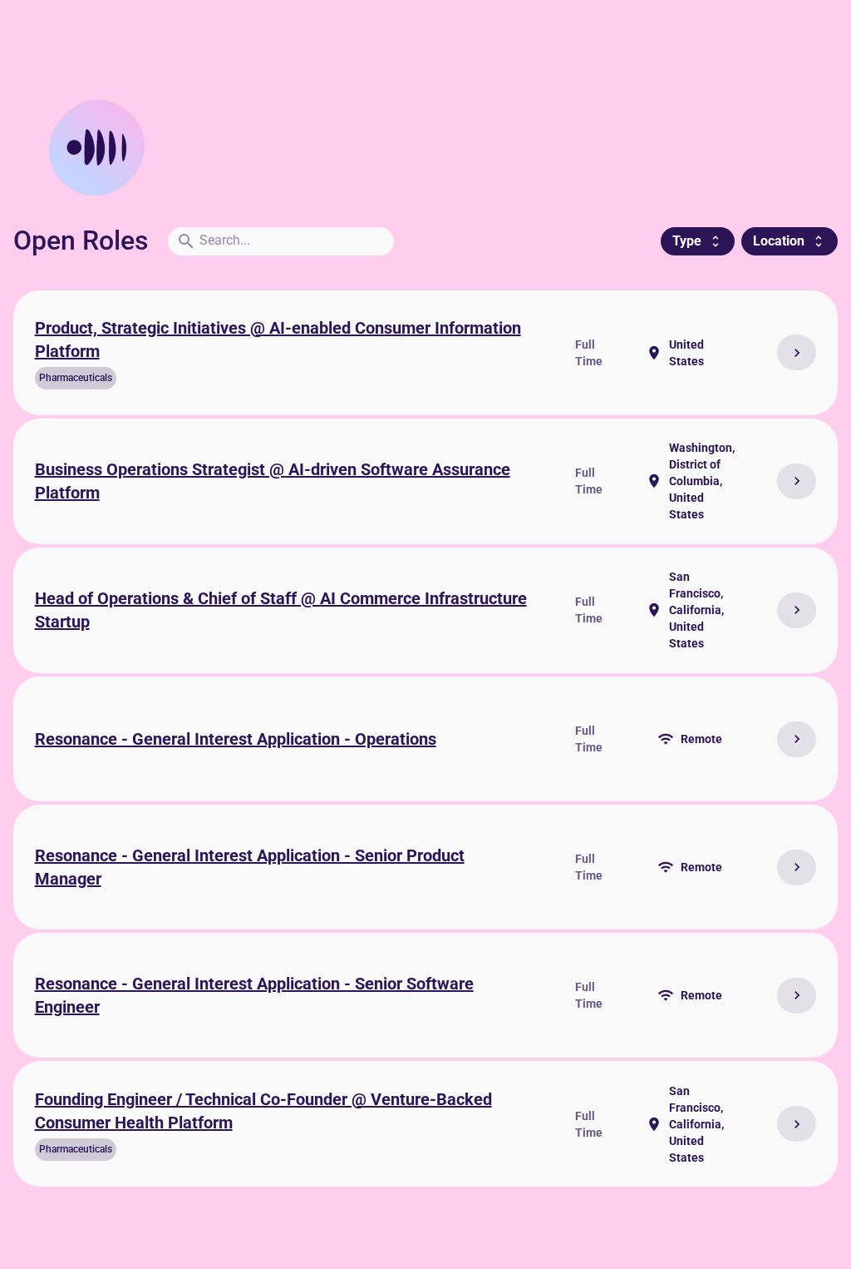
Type (697, 241)
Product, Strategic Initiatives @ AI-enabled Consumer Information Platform (278, 340)
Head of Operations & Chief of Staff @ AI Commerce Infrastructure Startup (281, 610)
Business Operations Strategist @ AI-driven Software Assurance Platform (272, 481)
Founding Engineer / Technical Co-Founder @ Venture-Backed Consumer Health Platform (263, 1111)
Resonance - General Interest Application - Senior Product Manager (250, 867)
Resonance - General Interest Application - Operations (235, 739)
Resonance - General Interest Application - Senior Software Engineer (254, 996)
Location (789, 241)
